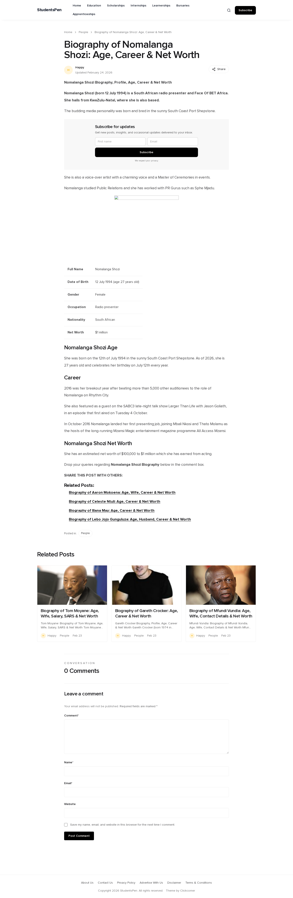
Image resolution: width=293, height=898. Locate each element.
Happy (79, 67)
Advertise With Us (151, 882)
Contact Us (105, 882)
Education (94, 5)
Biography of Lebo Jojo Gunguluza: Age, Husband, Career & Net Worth (130, 519)
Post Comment (79, 835)
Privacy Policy (126, 882)
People (83, 32)
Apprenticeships (84, 14)
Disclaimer (174, 882)
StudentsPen (49, 9)
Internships (138, 5)
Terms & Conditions (198, 882)
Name (68, 762)
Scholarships (116, 5)
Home (77, 5)
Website (70, 804)
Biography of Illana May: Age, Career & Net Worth (111, 510)
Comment (71, 715)
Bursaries (182, 5)
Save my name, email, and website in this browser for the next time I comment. (122, 824)
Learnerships (161, 5)
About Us (87, 882)
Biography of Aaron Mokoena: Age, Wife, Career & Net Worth (122, 492)
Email (68, 783)
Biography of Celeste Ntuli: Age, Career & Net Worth (114, 501)
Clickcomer (187, 890)
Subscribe (245, 10)
